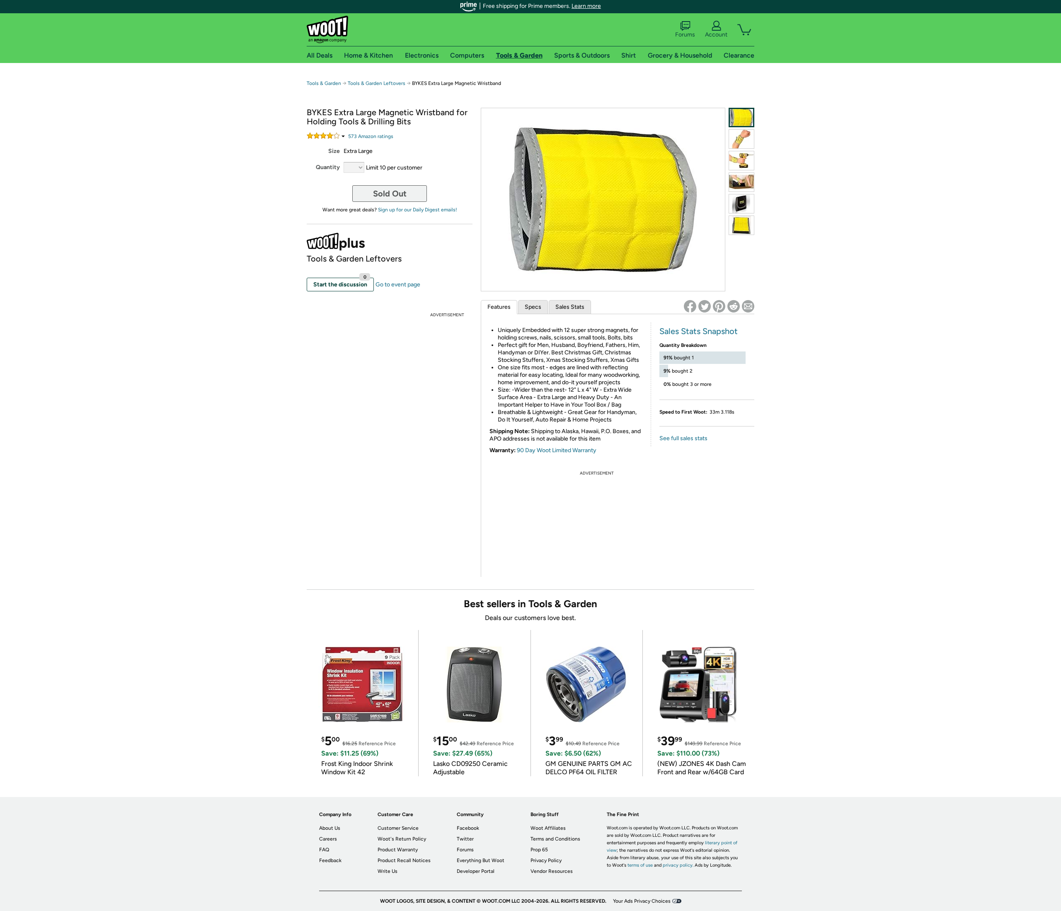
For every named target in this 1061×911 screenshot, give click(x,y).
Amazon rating (370, 136)
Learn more (586, 6)
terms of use (640, 865)
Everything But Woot (480, 860)
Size (334, 151)
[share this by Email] (748, 306)
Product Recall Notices (404, 860)
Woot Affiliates (548, 828)
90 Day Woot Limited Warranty (556, 450)
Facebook (468, 828)
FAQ (324, 850)
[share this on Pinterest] (719, 306)
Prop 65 (539, 850)
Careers (328, 839)
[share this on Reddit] (733, 306)
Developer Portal (475, 871)
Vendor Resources (551, 871)
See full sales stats (683, 438)
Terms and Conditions (555, 839)
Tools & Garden (324, 83)
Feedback (330, 860)
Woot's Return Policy (402, 839)
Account (716, 34)
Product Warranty (398, 850)
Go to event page (397, 284)
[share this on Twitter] (704, 306)
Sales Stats (569, 306)
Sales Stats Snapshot (698, 331)
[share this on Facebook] (690, 306)
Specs (533, 306)
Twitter (465, 839)
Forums (685, 34)
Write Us (387, 871)
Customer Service (398, 828)
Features (499, 306)
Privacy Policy (546, 860)
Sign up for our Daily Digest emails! (417, 210)
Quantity (328, 167)
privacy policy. (678, 865)
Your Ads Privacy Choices (642, 901)
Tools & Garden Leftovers (376, 83)
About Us (329, 828)
